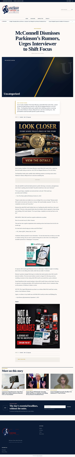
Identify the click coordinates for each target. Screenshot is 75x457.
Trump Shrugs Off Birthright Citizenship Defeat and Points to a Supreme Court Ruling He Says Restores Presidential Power (37, 393)
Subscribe (69, 406)
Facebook (21, 117)
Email (25, 117)
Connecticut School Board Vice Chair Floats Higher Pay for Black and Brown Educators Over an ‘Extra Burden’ (12, 393)
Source (17, 301)
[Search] (72, 9)
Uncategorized (37, 28)
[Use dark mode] (72, 1)
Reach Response (39, 455)
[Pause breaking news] (72, 21)
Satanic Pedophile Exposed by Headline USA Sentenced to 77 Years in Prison (51, 21)
